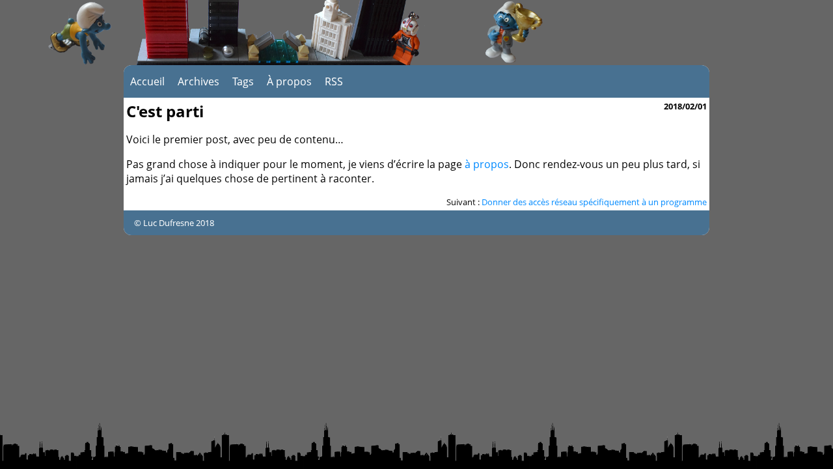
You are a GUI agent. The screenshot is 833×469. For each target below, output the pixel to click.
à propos (487, 164)
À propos (289, 81)
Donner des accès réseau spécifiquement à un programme (594, 202)
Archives (198, 81)
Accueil (147, 81)
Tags (243, 81)
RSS (334, 81)
